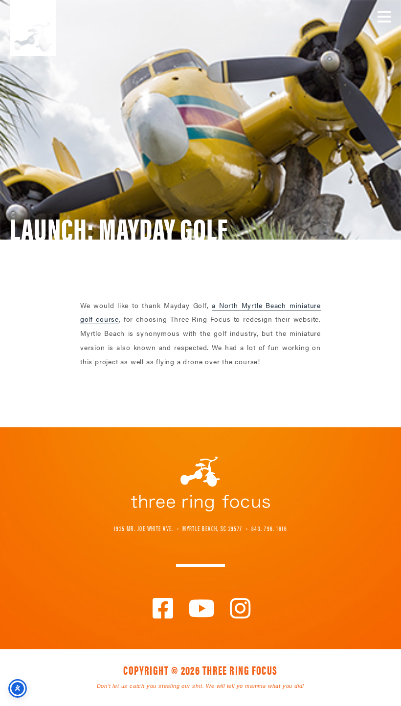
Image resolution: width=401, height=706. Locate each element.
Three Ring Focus (200, 484)
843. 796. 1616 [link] (269, 528)
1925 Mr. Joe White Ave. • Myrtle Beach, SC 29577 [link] (178, 528)
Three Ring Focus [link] (33, 28)
